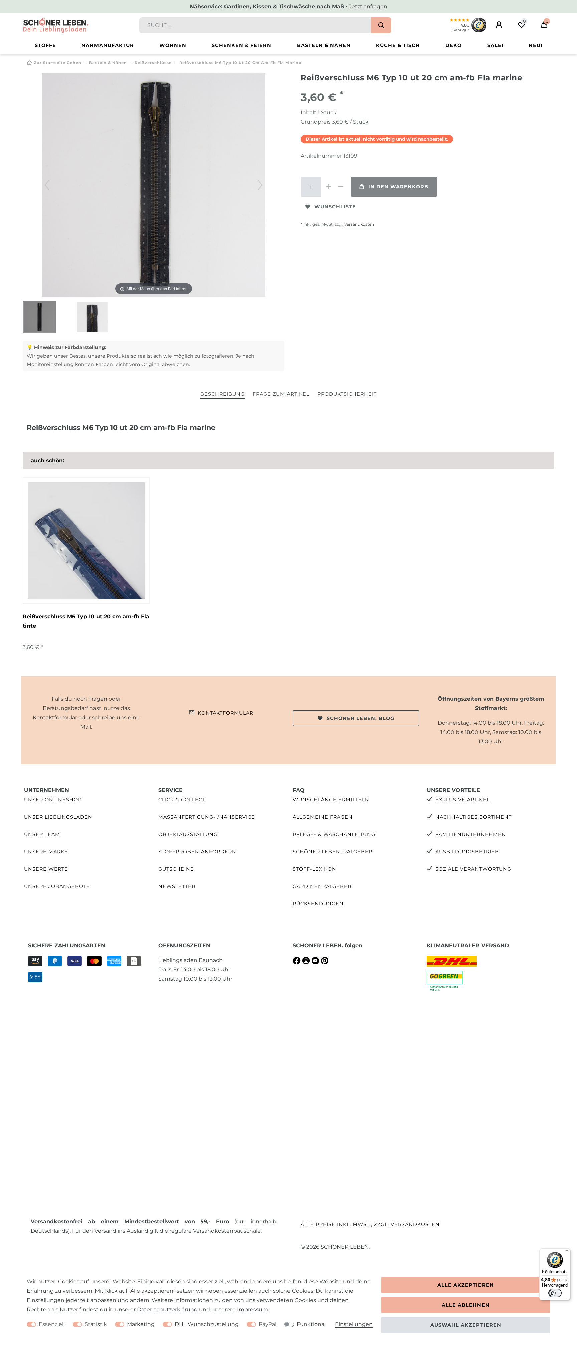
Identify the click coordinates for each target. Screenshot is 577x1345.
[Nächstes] (260, 185)
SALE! (495, 45)
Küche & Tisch (398, 45)
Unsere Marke (46, 852)
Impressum (252, 1309)
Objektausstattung (188, 834)
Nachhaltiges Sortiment (473, 817)
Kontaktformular (225, 713)
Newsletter (176, 886)
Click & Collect (181, 800)
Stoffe (45, 45)
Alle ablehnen (466, 1305)
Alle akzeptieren (465, 1285)
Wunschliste (335, 207)
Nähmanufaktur (107, 45)
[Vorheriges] (47, 185)
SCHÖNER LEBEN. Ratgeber (332, 852)
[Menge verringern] (341, 187)
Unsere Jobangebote (57, 886)
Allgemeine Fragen (323, 817)
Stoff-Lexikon (314, 869)
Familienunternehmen (470, 834)
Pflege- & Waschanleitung (334, 834)
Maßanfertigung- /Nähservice (206, 817)
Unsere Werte (46, 869)
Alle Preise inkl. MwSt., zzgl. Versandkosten (370, 1224)
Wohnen (172, 45)
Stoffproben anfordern (197, 852)
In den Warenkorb (398, 187)
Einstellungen (354, 1324)
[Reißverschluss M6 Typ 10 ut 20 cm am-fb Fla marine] (39, 317)
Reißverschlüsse (153, 62)
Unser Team (42, 834)
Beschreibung (222, 394)
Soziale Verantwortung (473, 869)
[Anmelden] (499, 25)
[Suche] (381, 25)
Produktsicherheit (347, 394)
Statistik (96, 1324)
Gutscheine (176, 869)
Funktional (311, 1324)
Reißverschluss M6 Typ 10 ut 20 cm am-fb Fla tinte (86, 621)
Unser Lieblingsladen (58, 817)
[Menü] (566, 1252)
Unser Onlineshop (53, 800)
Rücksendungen (318, 904)
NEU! (535, 45)
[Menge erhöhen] (329, 187)
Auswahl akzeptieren (465, 1325)
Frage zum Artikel (281, 394)
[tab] (222, 394)
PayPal (267, 1324)
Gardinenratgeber (322, 886)
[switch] (555, 1293)
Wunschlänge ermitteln (331, 800)
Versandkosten (359, 224)
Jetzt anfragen (368, 6)
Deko (453, 45)
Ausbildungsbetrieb (467, 852)
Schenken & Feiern (241, 45)
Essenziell (52, 1324)
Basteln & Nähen (324, 45)
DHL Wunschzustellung (207, 1324)
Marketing (141, 1324)
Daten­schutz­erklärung (167, 1309)
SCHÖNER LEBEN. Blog (360, 718)
